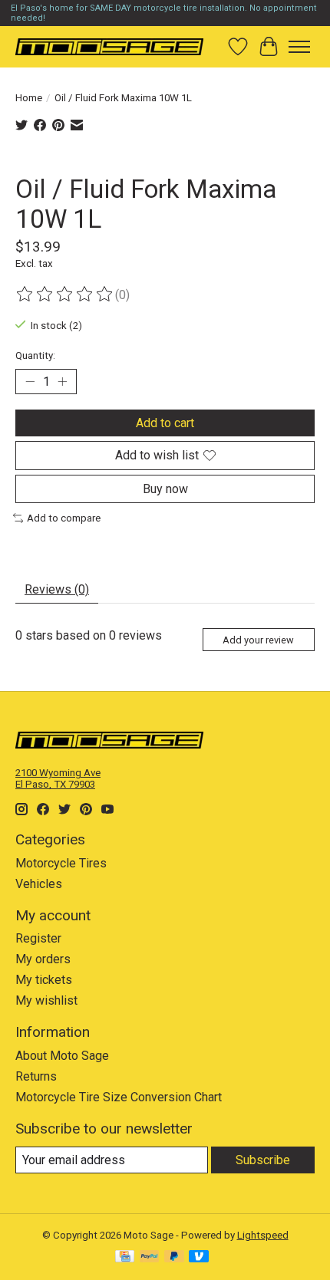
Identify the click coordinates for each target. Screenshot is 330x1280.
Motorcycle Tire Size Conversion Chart (118, 1097)
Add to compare (64, 518)
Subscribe (263, 1160)
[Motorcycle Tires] (109, 46)
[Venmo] (199, 1257)
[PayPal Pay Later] (174, 1257)
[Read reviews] (65, 294)
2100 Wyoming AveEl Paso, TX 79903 (58, 778)
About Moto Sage (62, 1055)
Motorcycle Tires (61, 863)
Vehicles (38, 884)
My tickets (43, 979)
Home (28, 98)
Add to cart (165, 423)
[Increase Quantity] (62, 382)
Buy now (165, 489)
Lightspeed (263, 1235)
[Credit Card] (124, 1257)
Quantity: (35, 355)
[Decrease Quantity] (30, 382)
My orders (43, 959)
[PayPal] (150, 1257)
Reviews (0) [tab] (57, 589)
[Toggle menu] (299, 46)
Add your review (258, 640)
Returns (36, 1076)
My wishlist (46, 1000)
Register (38, 938)
